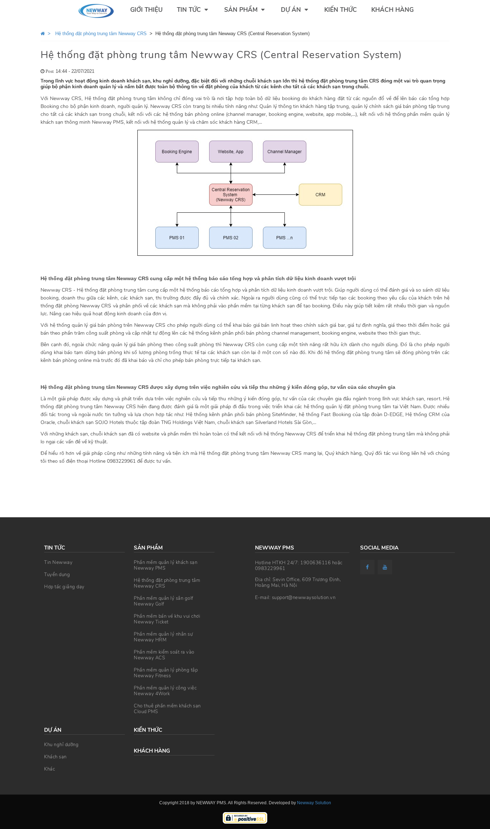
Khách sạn (55, 757)
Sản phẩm (241, 10)
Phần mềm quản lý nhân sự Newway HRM (163, 637)
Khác (49, 769)
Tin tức (190, 10)
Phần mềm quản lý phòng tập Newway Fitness (166, 673)
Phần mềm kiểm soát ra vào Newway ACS (164, 655)
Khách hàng (392, 10)
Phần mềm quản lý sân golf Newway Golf (163, 601)
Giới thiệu (146, 10)
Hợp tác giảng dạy (64, 587)
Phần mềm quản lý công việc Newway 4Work (165, 691)
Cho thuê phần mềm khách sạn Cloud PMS (167, 709)
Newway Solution (314, 802)
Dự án (292, 10)
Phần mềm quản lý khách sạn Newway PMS (165, 565)
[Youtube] (386, 567)
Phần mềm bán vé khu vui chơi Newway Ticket (167, 619)
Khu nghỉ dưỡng (61, 745)
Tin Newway (58, 562)
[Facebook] (368, 567)
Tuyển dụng (57, 575)
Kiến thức (340, 10)
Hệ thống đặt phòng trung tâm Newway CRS (167, 583)
